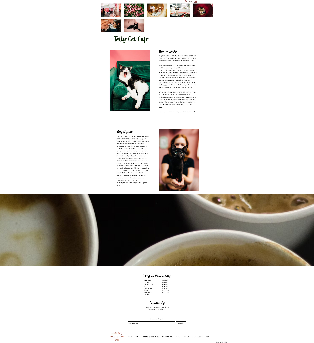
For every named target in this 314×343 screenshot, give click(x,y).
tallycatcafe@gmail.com (157, 309)
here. (192, 60)
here (165, 85)
